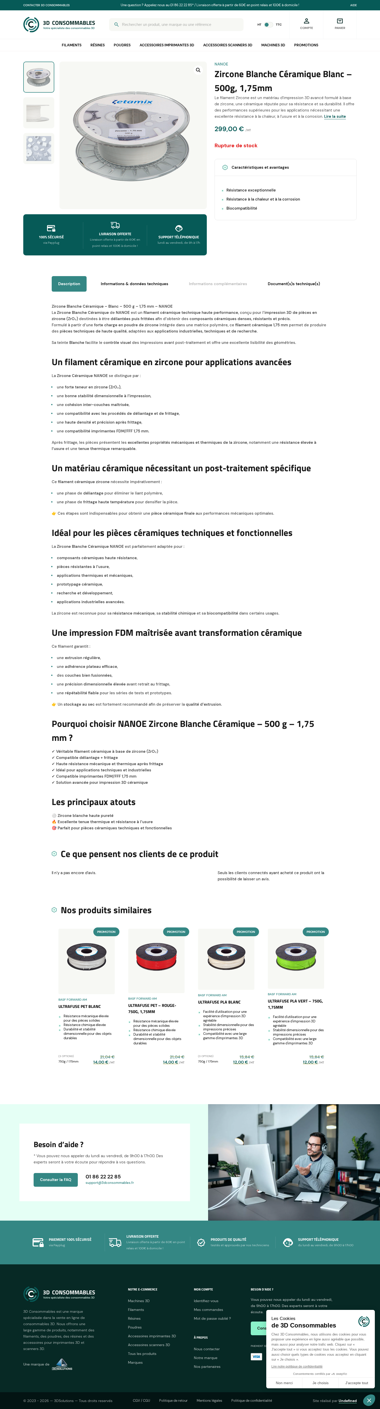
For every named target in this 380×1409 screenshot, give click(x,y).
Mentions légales (209, 1400)
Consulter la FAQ (55, 1179)
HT (259, 25)
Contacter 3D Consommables (46, 5)
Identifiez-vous (206, 1301)
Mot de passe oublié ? (212, 1318)
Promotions (306, 45)
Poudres (122, 45)
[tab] (218, 284)
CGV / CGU (141, 1400)
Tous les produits (142, 1353)
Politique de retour (173, 1400)
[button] (198, 70)
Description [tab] (69, 283)
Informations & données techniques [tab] (134, 283)
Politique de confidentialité (251, 1400)
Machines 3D (273, 45)
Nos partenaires (207, 1366)
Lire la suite (335, 116)
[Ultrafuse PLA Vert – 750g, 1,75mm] (296, 959)
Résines (97, 45)
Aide (353, 5)
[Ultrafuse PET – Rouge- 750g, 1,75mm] (156, 961)
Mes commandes (208, 1309)
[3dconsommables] (59, 24)
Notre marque (205, 1357)
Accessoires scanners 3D (227, 45)
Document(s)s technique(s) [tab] (294, 283)
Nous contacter (207, 1349)
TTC (279, 25)
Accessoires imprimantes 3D (167, 45)
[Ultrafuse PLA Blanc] (226, 959)
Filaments (71, 45)
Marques (135, 1362)
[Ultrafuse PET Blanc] (86, 961)
